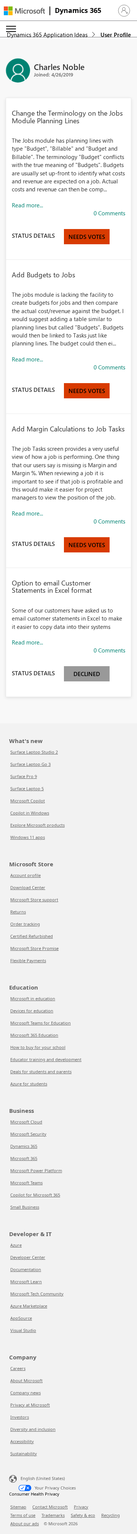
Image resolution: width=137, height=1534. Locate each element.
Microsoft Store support (34, 899)
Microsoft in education (32, 998)
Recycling (110, 1515)
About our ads (24, 1523)
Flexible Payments (28, 960)
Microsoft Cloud (26, 1122)
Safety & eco (83, 1515)
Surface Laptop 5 (27, 788)
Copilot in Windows (29, 813)
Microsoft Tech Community (37, 1294)
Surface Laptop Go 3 (30, 764)
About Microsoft (26, 1380)
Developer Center (27, 1257)
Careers (17, 1368)
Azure (16, 1245)
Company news (25, 1393)
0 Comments (109, 213)
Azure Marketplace (28, 1306)
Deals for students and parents (41, 1071)
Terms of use (22, 1515)
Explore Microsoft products (37, 825)
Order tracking (25, 924)
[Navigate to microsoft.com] (24, 10)
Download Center (27, 887)
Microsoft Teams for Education (40, 1023)
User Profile (115, 34)
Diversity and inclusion (33, 1429)
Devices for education (31, 1011)
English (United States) (43, 1478)
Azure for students (28, 1084)
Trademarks (53, 1515)
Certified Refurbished (31, 936)
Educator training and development (45, 1059)
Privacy (81, 1507)
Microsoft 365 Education (34, 1035)
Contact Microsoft (50, 1507)
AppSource (21, 1318)
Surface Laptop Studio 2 (34, 752)
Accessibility (22, 1441)
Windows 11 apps (27, 837)
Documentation (25, 1269)
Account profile (25, 875)
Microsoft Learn (26, 1281)
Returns (18, 912)
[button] (124, 11)
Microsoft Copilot (27, 801)
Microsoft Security (28, 1134)
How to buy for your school (37, 1047)
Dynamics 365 (78, 10)
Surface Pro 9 (23, 776)
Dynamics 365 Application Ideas (47, 34)
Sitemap (18, 1507)
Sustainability (23, 1453)
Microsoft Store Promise (34, 948)
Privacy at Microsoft (30, 1405)
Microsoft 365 (23, 1158)
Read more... (27, 205)
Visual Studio (23, 1330)
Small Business (24, 1207)
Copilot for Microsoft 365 (35, 1195)
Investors (19, 1417)
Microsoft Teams (26, 1183)
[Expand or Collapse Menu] (11, 29)
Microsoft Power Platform (36, 1170)
